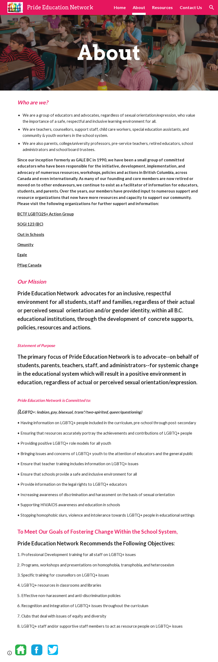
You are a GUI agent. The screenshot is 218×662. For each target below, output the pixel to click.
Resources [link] (162, 7)
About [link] (139, 7)
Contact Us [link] (191, 7)
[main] (109, 52)
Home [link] (120, 7)
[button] (211, 7)
